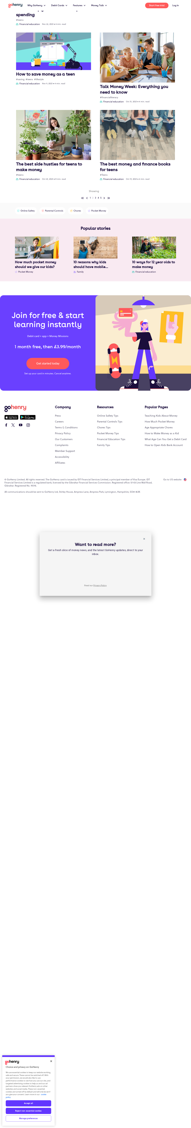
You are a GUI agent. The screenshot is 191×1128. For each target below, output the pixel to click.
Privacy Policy (100, 585)
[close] (144, 539)
